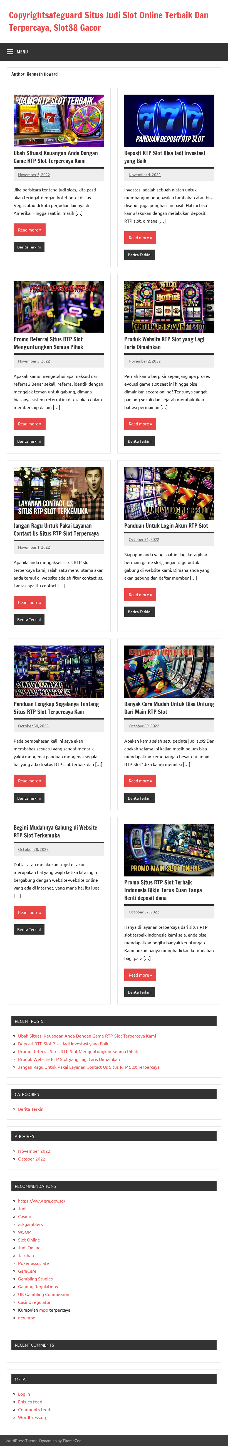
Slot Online (29, 1239)
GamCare (27, 1270)
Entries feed (30, 1401)
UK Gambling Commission (43, 1294)
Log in (24, 1393)
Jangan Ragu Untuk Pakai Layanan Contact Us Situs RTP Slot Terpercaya (56, 530)
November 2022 (34, 1151)
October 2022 (31, 1158)
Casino (24, 1216)
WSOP (24, 1232)
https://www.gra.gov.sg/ (41, 1200)
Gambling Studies (35, 1278)
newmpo (26, 1317)
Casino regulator (34, 1302)
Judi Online (29, 1247)
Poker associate (33, 1263)
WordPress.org (33, 1417)
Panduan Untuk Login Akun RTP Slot (166, 526)
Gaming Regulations (38, 1286)
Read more (28, 229)
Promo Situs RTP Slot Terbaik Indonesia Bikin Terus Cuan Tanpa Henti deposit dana (163, 890)
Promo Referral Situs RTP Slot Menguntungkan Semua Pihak (48, 343)
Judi (22, 1208)
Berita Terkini (29, 246)
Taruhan (26, 1255)
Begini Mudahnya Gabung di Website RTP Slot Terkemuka (55, 831)
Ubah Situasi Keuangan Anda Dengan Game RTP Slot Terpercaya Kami (56, 157)
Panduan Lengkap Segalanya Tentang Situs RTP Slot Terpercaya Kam (56, 708)
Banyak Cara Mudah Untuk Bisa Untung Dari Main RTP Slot (169, 708)
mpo (43, 1309)
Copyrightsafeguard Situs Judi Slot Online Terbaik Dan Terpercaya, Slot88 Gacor (109, 21)
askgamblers (30, 1224)
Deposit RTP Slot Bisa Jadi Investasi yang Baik (164, 157)
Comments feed (34, 1409)
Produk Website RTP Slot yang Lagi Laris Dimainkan (164, 343)
